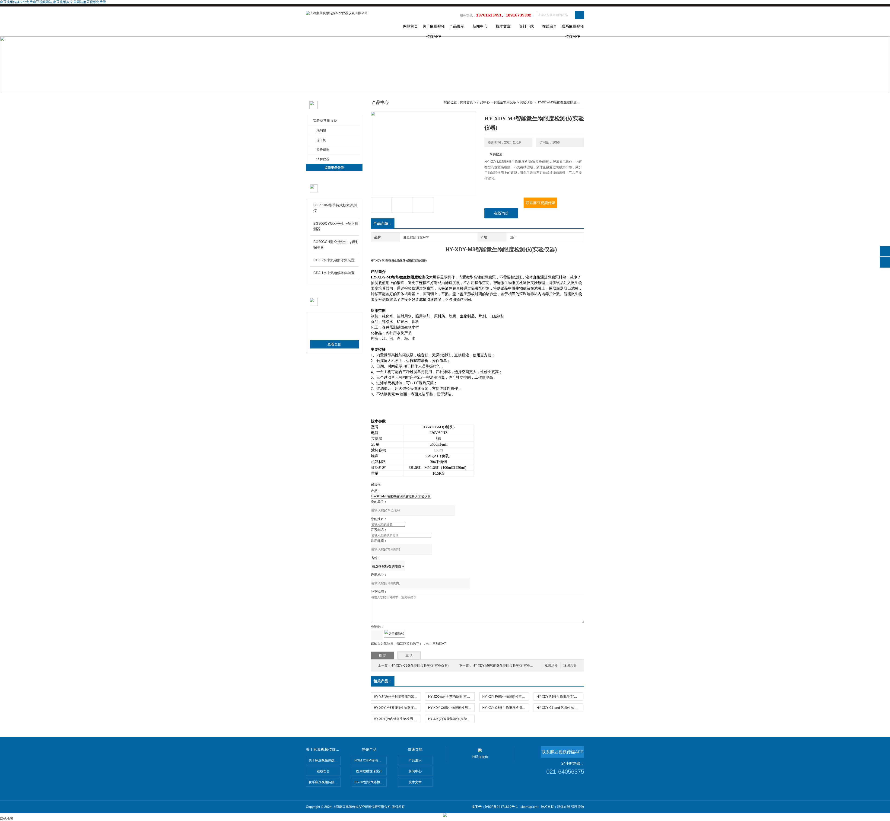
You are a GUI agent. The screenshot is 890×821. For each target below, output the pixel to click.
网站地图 (6, 819)
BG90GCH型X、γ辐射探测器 (336, 244)
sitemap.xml (529, 806)
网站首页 (410, 26)
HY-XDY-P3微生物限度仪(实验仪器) (560, 696)
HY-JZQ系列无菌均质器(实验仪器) (451, 696)
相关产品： (382, 681)
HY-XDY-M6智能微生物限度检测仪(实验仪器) (505, 665)
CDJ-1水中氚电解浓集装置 (334, 273)
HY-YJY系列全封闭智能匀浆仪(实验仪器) (397, 696)
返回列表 (569, 665)
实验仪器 (322, 149)
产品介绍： (382, 223)
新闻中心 (480, 26)
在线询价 (501, 213)
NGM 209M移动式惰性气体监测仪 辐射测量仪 (370, 760)
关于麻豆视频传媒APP (434, 30)
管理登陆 (577, 806)
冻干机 (321, 140)
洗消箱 (321, 130)
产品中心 (483, 102)
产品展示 (456, 26)
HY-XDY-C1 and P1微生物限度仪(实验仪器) (560, 707)
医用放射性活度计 (369, 771)
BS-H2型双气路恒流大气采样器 (370, 782)
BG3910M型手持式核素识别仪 (335, 208)
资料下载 (526, 26)
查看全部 (334, 344)
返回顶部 (551, 665)
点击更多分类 (334, 167)
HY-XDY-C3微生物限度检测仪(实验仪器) (505, 707)
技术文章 (503, 26)
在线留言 (549, 26)
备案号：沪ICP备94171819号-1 (495, 806)
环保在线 (563, 806)
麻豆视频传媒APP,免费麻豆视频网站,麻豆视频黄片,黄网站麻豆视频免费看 (53, 2)
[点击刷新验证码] (394, 634)
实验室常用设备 (325, 120)
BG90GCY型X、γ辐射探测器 (335, 226)
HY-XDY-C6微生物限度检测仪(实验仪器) (420, 665)
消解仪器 (322, 159)
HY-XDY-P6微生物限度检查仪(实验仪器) (505, 696)
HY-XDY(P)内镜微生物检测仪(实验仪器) (397, 719)
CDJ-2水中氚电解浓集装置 (334, 260)
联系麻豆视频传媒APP (573, 30)
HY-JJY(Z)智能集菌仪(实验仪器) (451, 719)
